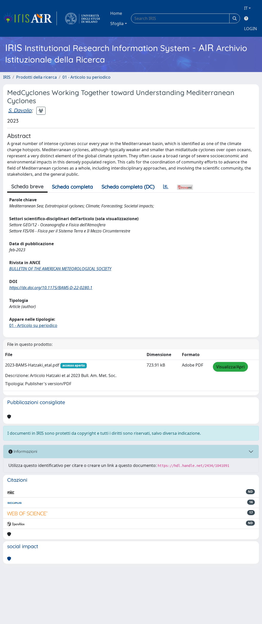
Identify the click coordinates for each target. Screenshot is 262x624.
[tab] (166, 186)
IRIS (6, 77)
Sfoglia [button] (117, 23)
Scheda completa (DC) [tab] (128, 186)
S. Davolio (19, 110)
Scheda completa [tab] (72, 186)
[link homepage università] (82, 18)
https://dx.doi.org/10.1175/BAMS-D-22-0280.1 (50, 287)
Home (116, 13)
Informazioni (25, 451)
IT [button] (246, 8)
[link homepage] (30, 18)
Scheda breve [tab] (27, 186)
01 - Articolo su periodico (86, 77)
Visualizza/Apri (230, 367)
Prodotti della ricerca (36, 77)
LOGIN (250, 28)
